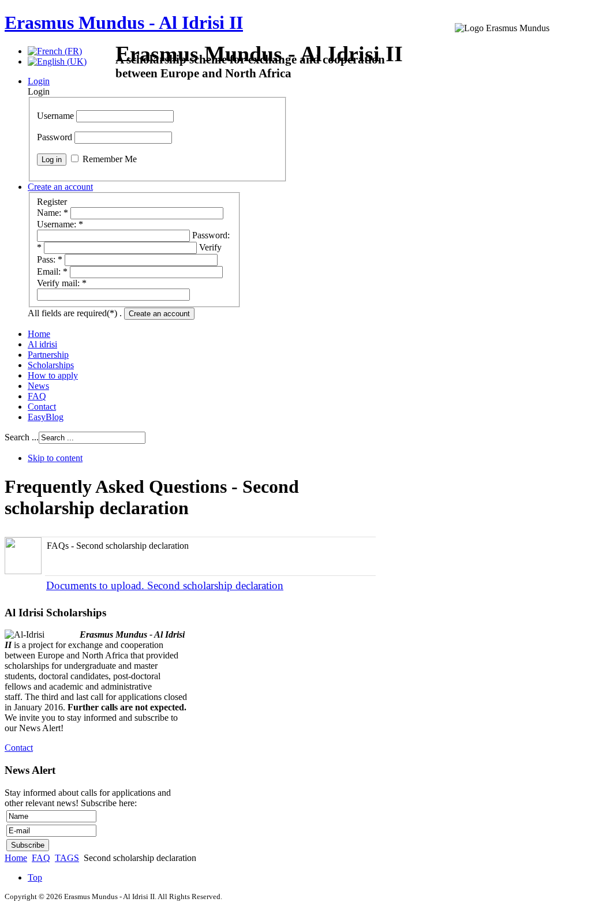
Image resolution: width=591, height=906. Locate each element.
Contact (19, 747)
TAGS (67, 858)
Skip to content (55, 458)
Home (16, 858)
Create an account (159, 313)
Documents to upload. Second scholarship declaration (164, 585)
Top (35, 877)
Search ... (22, 437)
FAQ (41, 858)
